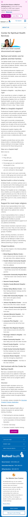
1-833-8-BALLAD (15, 462)
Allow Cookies (14, 508)
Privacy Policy (6, 503)
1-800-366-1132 (18, 465)
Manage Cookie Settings (14, 513)
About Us (5, 27)
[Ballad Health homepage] (13, 456)
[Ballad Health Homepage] (5, 21)
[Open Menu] (25, 21)
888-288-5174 (15, 469)
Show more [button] (9, 12)
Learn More (14, 431)
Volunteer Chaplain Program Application (14, 401)
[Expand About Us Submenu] (25, 27)
